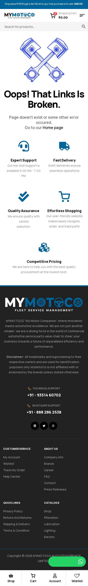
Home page (53, 127)
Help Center (11, 476)
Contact (50, 483)
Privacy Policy (13, 511)
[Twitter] (44, 426)
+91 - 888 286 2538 (44, 412)
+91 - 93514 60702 (44, 395)
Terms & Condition (16, 530)
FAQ (47, 476)
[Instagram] (53, 426)
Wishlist (77, 581)
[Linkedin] (35, 426)
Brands (49, 464)
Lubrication (52, 524)
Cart (33, 581)
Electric (49, 537)
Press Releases (55, 489)
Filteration (51, 518)
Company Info (53, 457)
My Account (11, 457)
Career (49, 470)
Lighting (49, 530)
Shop (11, 581)
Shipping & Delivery (16, 524)
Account (55, 581)
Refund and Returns (17, 518)
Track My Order (14, 470)
